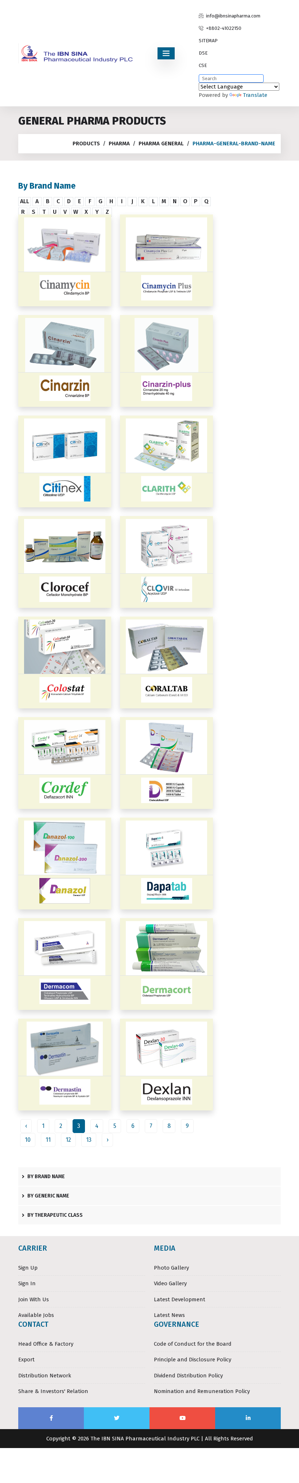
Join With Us (33, 1299)
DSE (203, 53)
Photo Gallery (171, 1267)
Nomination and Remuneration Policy (202, 1391)
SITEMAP (208, 40)
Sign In (27, 1283)
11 (48, 1139)
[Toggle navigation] (166, 53)
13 (89, 1139)
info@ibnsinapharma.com (232, 16)
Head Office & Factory (45, 1344)
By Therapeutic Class (54, 1215)
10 (28, 1139)
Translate (255, 95)
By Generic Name (47, 1196)
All (24, 201)
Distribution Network (44, 1375)
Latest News (169, 1315)
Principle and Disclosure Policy (192, 1359)
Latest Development (179, 1299)
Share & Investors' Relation (53, 1391)
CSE (203, 65)
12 (68, 1139)
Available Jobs (36, 1315)
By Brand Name (45, 1176)
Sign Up (28, 1267)
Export (26, 1359)
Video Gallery (170, 1283)
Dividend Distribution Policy (188, 1375)
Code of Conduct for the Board (193, 1344)
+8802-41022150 (223, 28)
